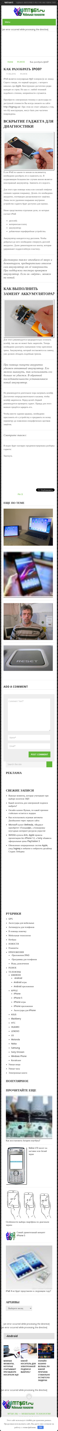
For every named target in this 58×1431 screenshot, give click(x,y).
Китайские (16, 1060)
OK (40, 1427)
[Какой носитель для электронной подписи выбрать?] (29, 1351)
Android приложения (24, 986)
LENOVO (15, 1031)
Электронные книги (18, 1073)
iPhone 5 (18, 998)
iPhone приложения (23, 1006)
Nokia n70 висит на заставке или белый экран (38, 1151)
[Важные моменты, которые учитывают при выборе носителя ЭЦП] (12, 1351)
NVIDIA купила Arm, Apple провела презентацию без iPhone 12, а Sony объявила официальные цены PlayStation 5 (30, 838)
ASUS (13, 1014)
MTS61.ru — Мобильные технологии (29, 1413)
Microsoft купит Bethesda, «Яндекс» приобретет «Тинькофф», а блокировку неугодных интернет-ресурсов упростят (27, 827)
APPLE (14, 990)
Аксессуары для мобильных (21, 923)
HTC (13, 1023)
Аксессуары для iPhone (25, 1010)
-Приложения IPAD (20, 955)
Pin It (20, 494)
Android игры (20, 982)
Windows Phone (18, 1056)
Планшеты (13, 948)
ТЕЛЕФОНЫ (15, 972)
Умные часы (14, 1068)
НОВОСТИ (14, 944)
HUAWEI (15, 1027)
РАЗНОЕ (21, 62)
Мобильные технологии (20, 935)
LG (12, 1035)
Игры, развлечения (20, 963)
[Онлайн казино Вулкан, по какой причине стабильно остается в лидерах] (46, 1351)
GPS (11, 919)
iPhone (17, 993)
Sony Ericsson (17, 1052)
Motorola (15, 1039)
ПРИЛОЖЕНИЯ (16, 952)
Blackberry (16, 1018)
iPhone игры (20, 1002)
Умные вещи (14, 1064)
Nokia (14, 1043)
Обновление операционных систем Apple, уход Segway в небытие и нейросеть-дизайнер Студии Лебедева (30, 848)
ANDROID (16, 975)
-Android (18, 978)
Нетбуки (12, 939)
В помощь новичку (17, 931)
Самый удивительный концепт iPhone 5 (31, 1234)
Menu (7, 22)
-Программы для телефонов (24, 959)
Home (10, 62)
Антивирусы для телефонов (21, 927)
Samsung (15, 1048)
